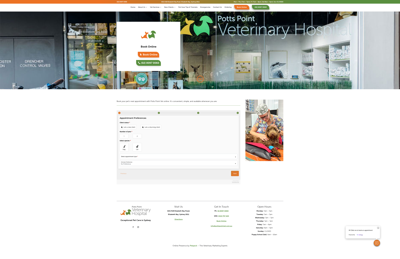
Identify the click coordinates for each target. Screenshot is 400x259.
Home (133, 7)
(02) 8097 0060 (122, 2)
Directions (179, 219)
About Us (141, 7)
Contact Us (217, 7)
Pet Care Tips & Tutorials (188, 7)
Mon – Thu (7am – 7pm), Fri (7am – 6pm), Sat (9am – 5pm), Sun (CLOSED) (258, 2)
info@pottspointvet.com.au (221, 226)
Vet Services (154, 7)
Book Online (242, 7)
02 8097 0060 (223, 211)
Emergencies (205, 7)
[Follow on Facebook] (133, 227)
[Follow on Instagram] (138, 227)
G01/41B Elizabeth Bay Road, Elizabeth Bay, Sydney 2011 (180, 2)
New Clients (169, 7)
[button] (377, 243)
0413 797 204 (223, 216)
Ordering (228, 7)
